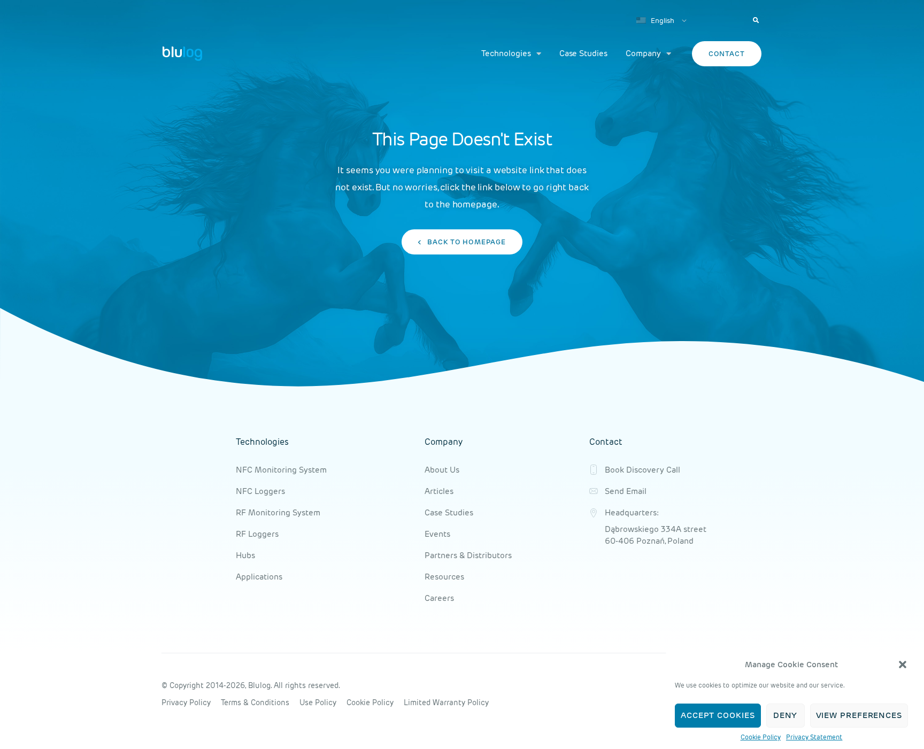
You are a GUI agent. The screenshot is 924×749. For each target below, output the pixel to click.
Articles (439, 491)
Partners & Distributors (468, 555)
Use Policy (317, 702)
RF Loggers (257, 534)
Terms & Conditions (255, 702)
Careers (439, 598)
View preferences (859, 716)
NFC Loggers (260, 491)
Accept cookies (718, 716)
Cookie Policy (761, 737)
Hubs (245, 555)
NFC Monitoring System (281, 470)
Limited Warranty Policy (446, 702)
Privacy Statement (814, 737)
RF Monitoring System (278, 512)
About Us (442, 470)
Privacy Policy (186, 702)
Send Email (625, 491)
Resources (444, 577)
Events (437, 534)
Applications (259, 577)
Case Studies (583, 53)
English (661, 20)
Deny (785, 716)
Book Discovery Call (642, 470)
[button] (902, 664)
